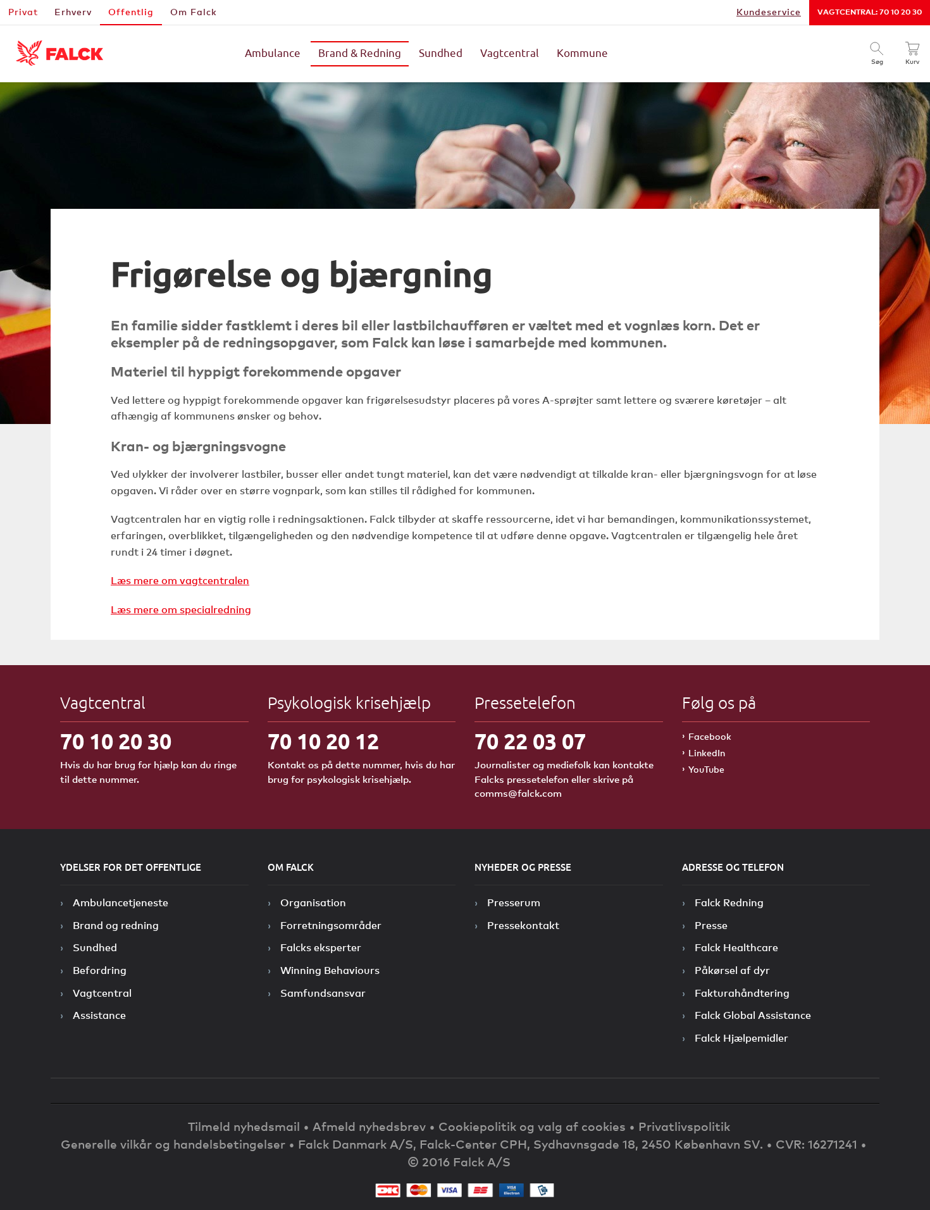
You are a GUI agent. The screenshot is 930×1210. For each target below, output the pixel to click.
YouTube (706, 769)
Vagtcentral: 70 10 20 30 (869, 11)
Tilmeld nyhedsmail (244, 1126)
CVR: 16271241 (816, 1144)
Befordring (100, 970)
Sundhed (440, 53)
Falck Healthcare (736, 947)
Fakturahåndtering (742, 993)
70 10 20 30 (115, 741)
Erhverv (73, 11)
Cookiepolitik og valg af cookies (532, 1126)
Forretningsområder (330, 925)
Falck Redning (729, 902)
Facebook (709, 736)
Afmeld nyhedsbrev (369, 1126)
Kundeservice (768, 11)
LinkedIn (706, 752)
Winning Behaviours (330, 970)
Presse (711, 925)
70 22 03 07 (530, 741)
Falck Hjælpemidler (741, 1038)
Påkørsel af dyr (732, 970)
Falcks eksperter (320, 947)
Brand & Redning (359, 53)
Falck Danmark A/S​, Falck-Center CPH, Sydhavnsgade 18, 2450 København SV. (530, 1144)
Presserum (513, 902)
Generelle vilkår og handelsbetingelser (173, 1144)
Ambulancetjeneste (120, 902)
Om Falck (193, 11)
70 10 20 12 (323, 741)
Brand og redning (116, 925)
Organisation (313, 902)
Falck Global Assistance (753, 1015)
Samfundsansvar (323, 993)
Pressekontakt (523, 925)
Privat (23, 11)
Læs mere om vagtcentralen (180, 580)
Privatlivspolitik (684, 1126)
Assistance (99, 1015)
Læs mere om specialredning (181, 609)
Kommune (582, 53)
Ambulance (273, 53)
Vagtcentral (509, 53)
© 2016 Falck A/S (459, 1161)
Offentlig (131, 11)
